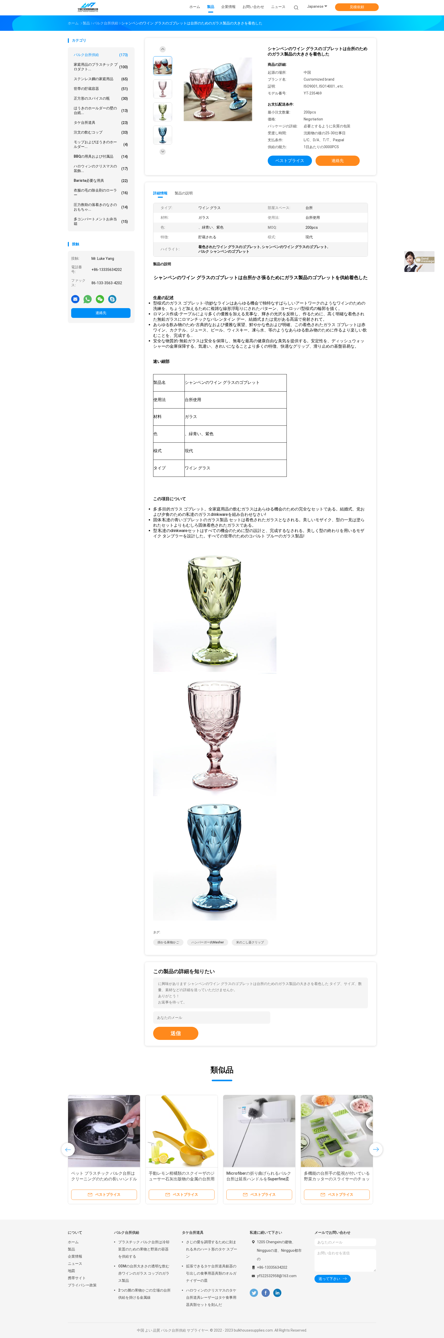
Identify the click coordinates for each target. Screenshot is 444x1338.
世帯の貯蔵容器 (101, 89)
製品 (71, 1249)
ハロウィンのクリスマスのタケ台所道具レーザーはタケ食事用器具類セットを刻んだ (211, 1297)
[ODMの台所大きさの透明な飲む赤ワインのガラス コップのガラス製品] (182, 1131)
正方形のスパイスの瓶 (101, 98)
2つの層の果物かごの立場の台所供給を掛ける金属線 (144, 1293)
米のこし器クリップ (250, 942)
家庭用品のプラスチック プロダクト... (101, 66)
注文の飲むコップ (101, 132)
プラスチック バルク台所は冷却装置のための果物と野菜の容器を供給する (143, 1249)
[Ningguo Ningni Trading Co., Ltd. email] (75, 299)
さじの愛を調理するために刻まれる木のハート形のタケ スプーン (211, 1249)
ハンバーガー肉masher (207, 942)
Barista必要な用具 (101, 180)
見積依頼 (357, 7)
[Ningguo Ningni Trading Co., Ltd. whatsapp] (88, 299)
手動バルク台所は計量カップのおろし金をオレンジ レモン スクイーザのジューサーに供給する (337, 1179)
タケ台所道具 (101, 122)
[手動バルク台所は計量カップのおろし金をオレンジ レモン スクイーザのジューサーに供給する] (337, 1131)
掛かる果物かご (168, 942)
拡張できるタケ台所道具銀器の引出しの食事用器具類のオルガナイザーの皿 (211, 1273)
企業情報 (75, 1256)
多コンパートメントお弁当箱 (101, 221)
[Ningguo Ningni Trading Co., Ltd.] (87, 8)
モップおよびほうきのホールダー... (101, 144)
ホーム (73, 1242)
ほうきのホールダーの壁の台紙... (101, 110)
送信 (176, 1033)
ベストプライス (289, 160)
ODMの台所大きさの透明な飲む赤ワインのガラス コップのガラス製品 (180, 1179)
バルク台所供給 (101, 55)
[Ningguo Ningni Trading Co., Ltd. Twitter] (254, 1292)
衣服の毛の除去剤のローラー (101, 192)
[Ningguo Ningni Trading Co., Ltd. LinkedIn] (277, 1292)
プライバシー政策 (82, 1285)
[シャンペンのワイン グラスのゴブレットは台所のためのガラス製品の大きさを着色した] (218, 89)
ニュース (75, 1263)
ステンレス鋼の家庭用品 (101, 79)
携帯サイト (77, 1278)
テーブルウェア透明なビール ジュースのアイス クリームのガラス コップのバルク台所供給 (258, 1179)
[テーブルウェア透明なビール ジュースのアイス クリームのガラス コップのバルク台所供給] (259, 1131)
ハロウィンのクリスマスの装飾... (101, 168)
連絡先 (101, 313)
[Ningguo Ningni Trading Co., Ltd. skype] (112, 299)
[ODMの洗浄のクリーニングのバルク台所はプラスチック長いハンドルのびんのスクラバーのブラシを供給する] (104, 1131)
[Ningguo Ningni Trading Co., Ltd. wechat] (100, 299)
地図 (71, 1271)
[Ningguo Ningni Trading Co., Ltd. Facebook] (265, 1292)
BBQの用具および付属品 (101, 156)
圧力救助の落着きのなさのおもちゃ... (101, 207)
